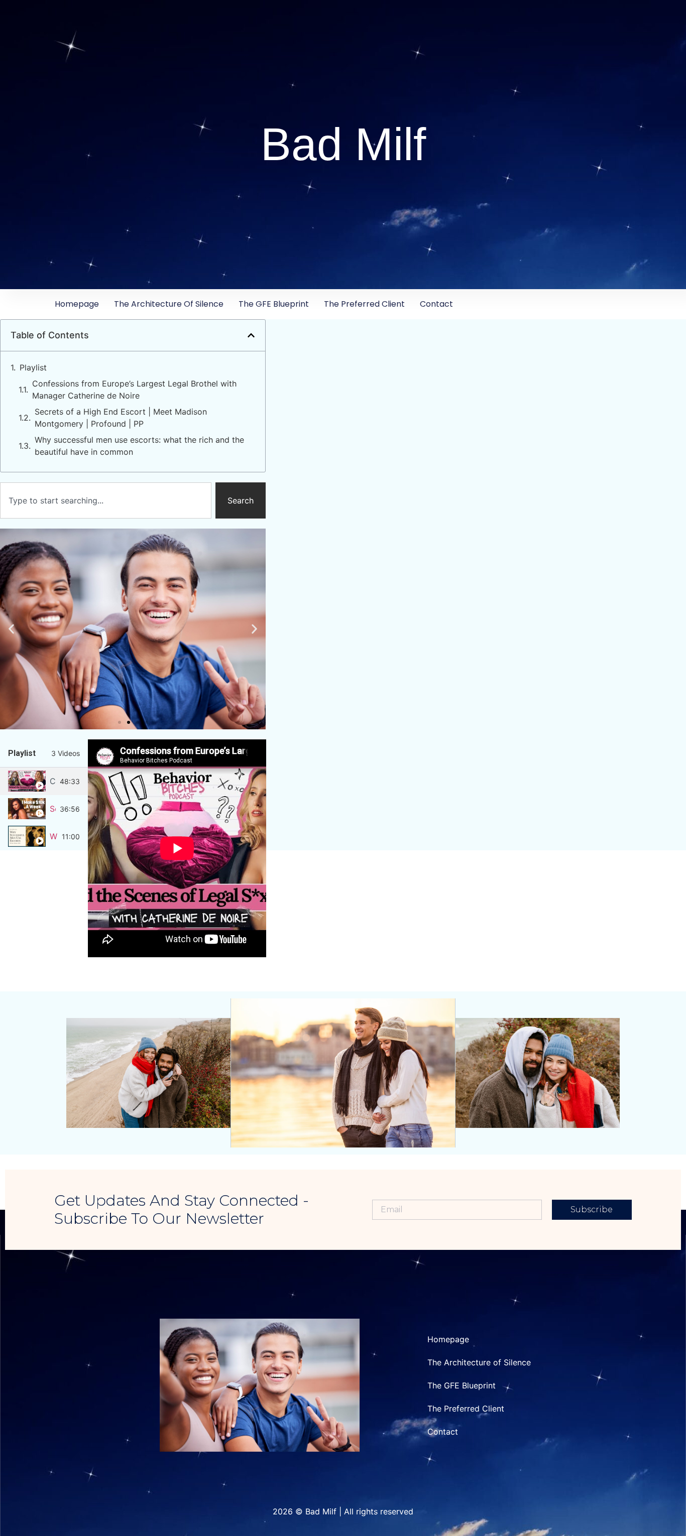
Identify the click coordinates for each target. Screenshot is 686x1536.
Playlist (33, 367)
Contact (436, 304)
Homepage (77, 304)
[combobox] (105, 500)
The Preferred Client (364, 304)
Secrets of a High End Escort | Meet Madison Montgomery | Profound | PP (121, 418)
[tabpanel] (177, 848)
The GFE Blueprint (274, 304)
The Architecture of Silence (168, 304)
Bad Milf (343, 144)
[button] (251, 335)
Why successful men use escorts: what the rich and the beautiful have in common (139, 446)
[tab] (44, 781)
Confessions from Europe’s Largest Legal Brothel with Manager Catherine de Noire (134, 389)
